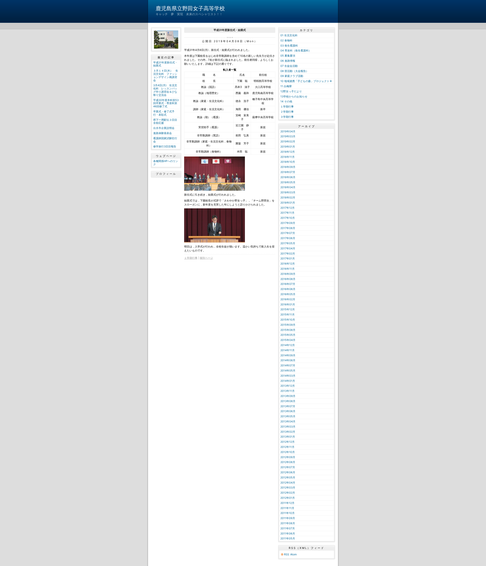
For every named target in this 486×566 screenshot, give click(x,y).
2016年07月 (287, 283)
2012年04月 (287, 482)
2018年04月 (287, 187)
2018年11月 (287, 156)
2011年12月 (287, 502)
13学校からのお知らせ (293, 96)
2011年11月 (287, 508)
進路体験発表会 (162, 133)
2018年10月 (287, 161)
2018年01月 (287, 202)
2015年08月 (287, 329)
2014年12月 (287, 345)
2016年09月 (287, 273)
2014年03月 (287, 375)
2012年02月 (287, 492)
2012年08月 (287, 462)
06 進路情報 (287, 60)
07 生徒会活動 (289, 65)
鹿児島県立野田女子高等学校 (190, 8)
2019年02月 (287, 141)
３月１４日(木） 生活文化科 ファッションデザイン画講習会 (165, 75)
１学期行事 (190, 257)
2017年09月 (287, 223)
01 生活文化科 (288, 35)
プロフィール (166, 173)
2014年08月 (287, 360)
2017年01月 (287, 258)
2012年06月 (287, 472)
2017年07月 (287, 233)
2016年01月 (287, 304)
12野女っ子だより (291, 91)
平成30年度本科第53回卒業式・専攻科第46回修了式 (166, 103)
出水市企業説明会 (163, 128)
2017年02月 (287, 253)
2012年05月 (287, 477)
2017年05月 (287, 243)
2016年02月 (287, 299)
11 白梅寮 (286, 86)
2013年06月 (287, 411)
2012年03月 (287, 487)
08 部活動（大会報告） (294, 71)
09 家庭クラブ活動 (291, 75)
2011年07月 (287, 528)
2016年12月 (287, 263)
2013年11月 (287, 390)
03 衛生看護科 (289, 45)
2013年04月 (287, 421)
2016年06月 (287, 289)
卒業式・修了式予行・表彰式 (163, 113)
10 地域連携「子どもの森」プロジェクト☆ (306, 81)
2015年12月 (287, 309)
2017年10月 (287, 217)
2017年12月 (287, 207)
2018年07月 (287, 172)
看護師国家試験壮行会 (165, 140)
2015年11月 (287, 314)
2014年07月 (287, 365)
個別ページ (206, 257)
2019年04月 (287, 131)
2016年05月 (287, 294)
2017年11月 (287, 212)
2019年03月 (287, 136)
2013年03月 (287, 426)
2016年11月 (287, 268)
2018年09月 (287, 166)
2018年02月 (287, 197)
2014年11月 (287, 350)
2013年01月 (287, 436)
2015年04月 (287, 339)
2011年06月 (287, 533)
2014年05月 (287, 370)
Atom (293, 554)
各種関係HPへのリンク (165, 162)
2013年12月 (287, 385)
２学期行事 (287, 111)
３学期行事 (287, 116)
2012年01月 (287, 497)
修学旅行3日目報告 (164, 146)
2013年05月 (287, 416)
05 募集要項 (287, 55)
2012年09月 (287, 457)
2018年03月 (287, 192)
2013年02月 (287, 431)
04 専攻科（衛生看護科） (295, 50)
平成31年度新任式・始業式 (165, 64)
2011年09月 (287, 518)
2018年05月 (287, 182)
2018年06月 (287, 177)
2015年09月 (287, 324)
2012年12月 (287, 441)
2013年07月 (287, 406)
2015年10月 (287, 319)
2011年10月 (287, 513)
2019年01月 (287, 146)
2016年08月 (287, 279)
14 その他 (286, 101)
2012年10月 (287, 452)
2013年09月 (287, 396)
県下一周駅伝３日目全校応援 (165, 121)
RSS (286, 554)
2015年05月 (287, 334)
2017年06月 (287, 238)
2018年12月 (287, 151)
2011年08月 (287, 523)
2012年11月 (287, 446)
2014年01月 (287, 380)
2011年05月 (287, 538)
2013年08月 (287, 401)
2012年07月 (287, 467)
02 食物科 (286, 40)
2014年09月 (287, 355)
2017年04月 (287, 248)
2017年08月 (287, 228)
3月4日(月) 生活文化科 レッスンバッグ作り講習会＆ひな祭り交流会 (165, 90)
